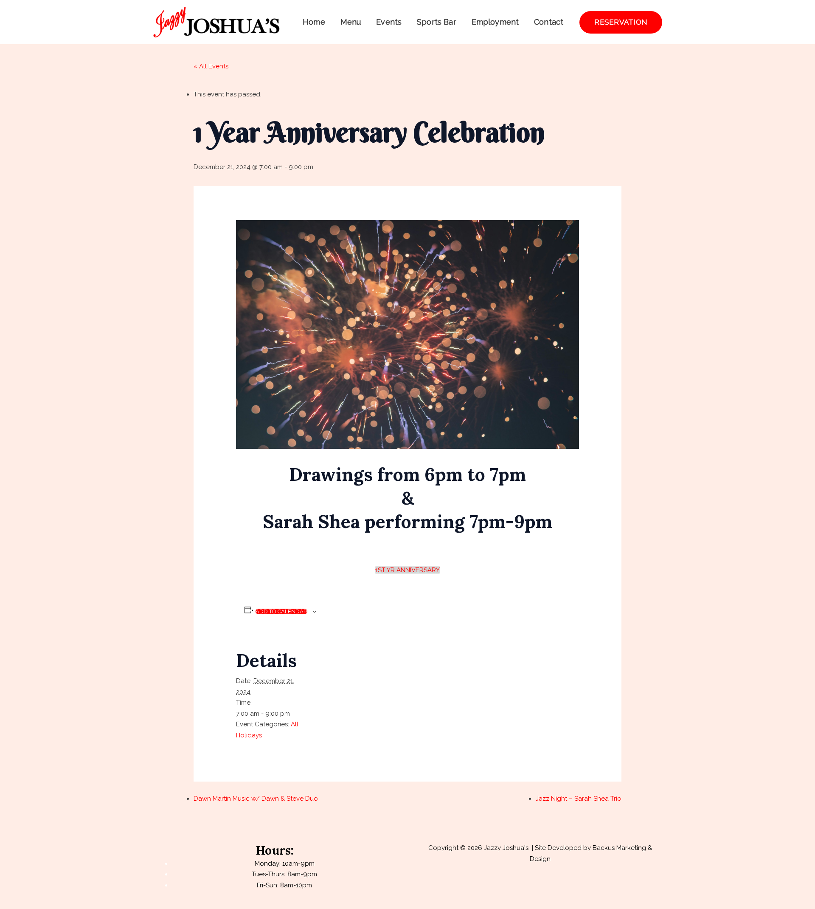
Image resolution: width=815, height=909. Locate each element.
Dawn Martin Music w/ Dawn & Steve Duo (256, 798)
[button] (620, 22)
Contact (548, 21)
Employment (495, 21)
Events (389, 21)
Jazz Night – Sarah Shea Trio (578, 798)
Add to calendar (281, 611)
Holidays (249, 735)
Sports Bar (436, 21)
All (294, 724)
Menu (350, 21)
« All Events (211, 66)
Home (314, 21)
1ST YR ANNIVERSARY (407, 570)
